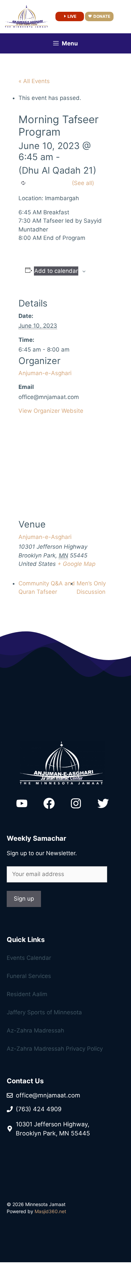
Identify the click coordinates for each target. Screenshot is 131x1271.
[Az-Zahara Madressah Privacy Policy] (65, 996)
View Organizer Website (50, 410)
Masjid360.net (50, 1211)
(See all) (83, 183)
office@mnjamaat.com (48, 1095)
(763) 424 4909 (38, 1109)
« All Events (34, 81)
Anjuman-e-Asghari (45, 373)
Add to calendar (56, 270)
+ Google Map (76, 563)
